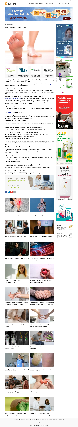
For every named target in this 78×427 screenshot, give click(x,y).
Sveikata (51, 3)
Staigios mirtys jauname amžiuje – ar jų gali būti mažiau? (17, 258)
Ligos (55, 3)
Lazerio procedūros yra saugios (13, 98)
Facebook (68, 0)
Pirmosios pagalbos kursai (39, 422)
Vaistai (59, 3)
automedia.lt (33, 419)
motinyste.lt (55, 419)
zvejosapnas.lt (49, 419)
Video (69, 3)
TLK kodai (64, 3)
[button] (6, 192)
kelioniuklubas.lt (27, 419)
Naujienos (31, 3)
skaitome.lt (38, 419)
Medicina (41, 3)
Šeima (46, 3)
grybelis (10, 112)
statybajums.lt (17, 419)
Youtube (71, 0)
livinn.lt (46, 422)
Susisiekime (65, 0)
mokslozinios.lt (43, 419)
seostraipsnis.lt (61, 419)
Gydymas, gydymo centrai (9, 24)
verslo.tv (22, 419)
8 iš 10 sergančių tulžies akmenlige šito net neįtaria (41, 236)
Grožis (36, 3)
